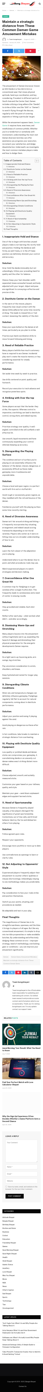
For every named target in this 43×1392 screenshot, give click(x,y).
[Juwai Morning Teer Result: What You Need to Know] (21, 1034)
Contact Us (22, 1386)
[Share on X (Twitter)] (19, 51)
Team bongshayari (15, 39)
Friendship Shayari (9, 1243)
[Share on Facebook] (7, 51)
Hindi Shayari (7, 1261)
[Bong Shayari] (22, 3)
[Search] (39, 3)
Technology (6, 1301)
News (4, 1286)
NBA (4, 1283)
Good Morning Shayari (10, 1250)
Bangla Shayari (8, 1221)
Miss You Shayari (8, 1275)
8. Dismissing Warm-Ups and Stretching (21, 201)
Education (6, 1239)
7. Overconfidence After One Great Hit (20, 195)
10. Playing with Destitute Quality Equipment (19, 212)
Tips (4, 1304)
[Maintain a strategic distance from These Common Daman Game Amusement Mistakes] (21, 68)
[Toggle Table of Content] (35, 161)
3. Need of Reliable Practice (16, 174)
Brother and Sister (9, 1228)
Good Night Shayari (9, 1254)
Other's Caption (8, 1290)
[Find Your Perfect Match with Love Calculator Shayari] (21, 1068)
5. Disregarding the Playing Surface (19, 185)
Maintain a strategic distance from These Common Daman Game (18, 962)
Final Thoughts (12, 229)
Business (5, 1232)
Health (4, 1257)
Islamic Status (7, 1264)
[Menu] (3, 3)
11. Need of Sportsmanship (16, 219)
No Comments (29, 42)
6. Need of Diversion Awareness (17, 190)
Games (5, 16)
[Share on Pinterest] (30, 51)
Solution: (11, 166)
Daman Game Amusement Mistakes (24, 957)
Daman (5, 957)
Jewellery (5, 1268)
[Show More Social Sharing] (38, 51)
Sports (4, 1297)
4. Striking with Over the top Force (18, 180)
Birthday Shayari (8, 1225)
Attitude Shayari (8, 1217)
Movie (4, 1279)
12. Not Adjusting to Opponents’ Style (21, 224)
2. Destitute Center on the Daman (18, 169)
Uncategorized (8, 1308)
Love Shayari (7, 1272)
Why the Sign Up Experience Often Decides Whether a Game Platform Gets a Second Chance (21, 1118)
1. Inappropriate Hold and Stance (17, 164)
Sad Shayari (6, 1294)
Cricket (5, 1235)
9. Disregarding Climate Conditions (19, 206)
